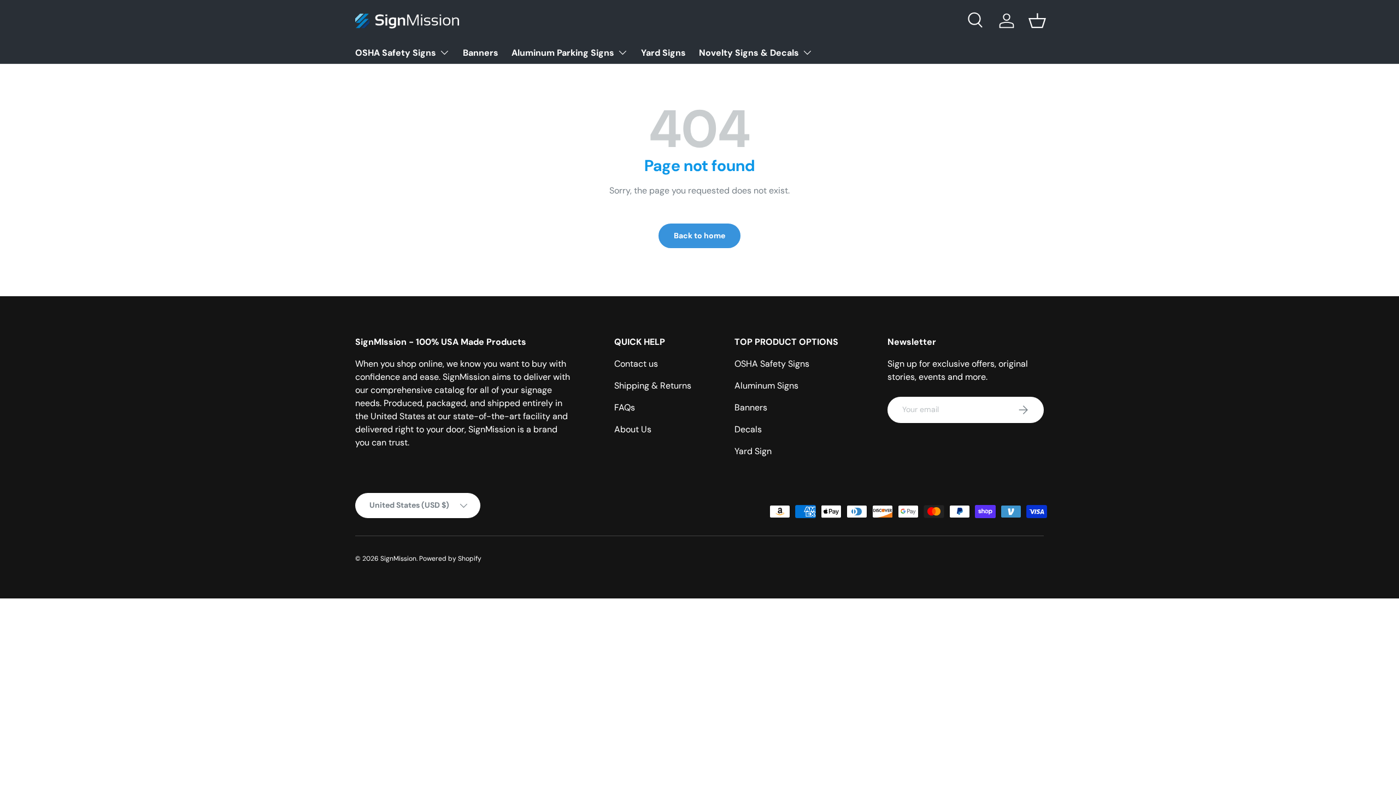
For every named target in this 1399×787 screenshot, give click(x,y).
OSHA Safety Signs (395, 52)
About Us (632, 429)
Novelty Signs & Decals (749, 52)
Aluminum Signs (766, 385)
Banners (480, 52)
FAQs (624, 407)
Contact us (636, 363)
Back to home (699, 235)
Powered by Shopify (450, 558)
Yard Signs (663, 52)
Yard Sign (753, 451)
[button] (1037, 21)
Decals (748, 429)
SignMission (398, 558)
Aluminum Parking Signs (563, 52)
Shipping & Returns (652, 385)
